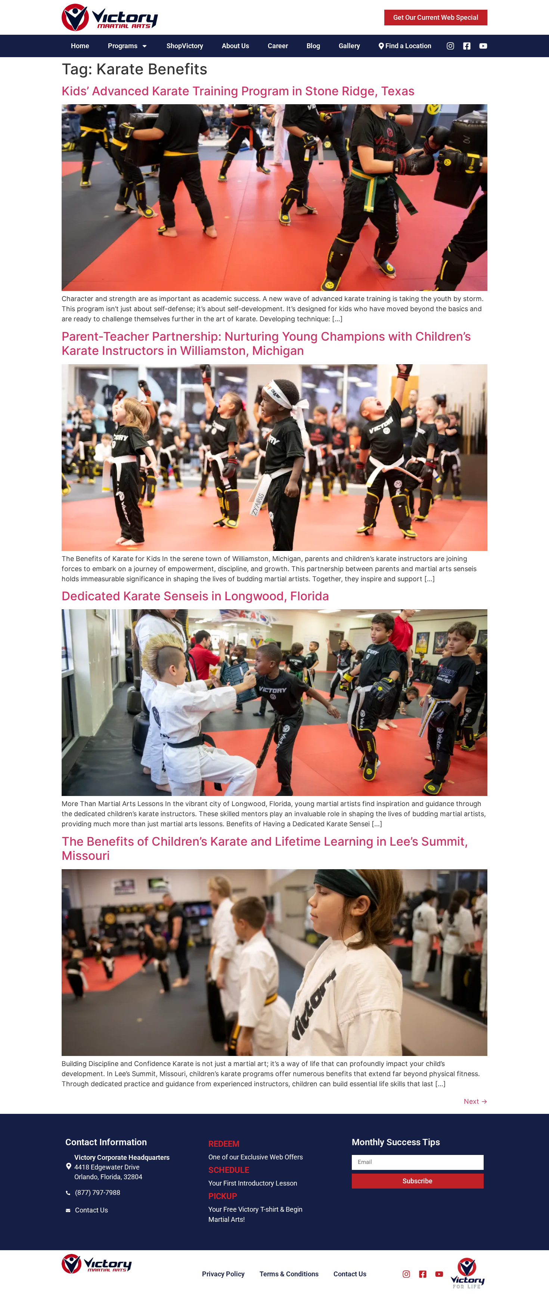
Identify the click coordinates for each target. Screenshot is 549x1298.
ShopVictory (185, 46)
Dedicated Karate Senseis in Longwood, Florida (195, 596)
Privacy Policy (223, 1274)
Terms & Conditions (289, 1274)
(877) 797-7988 (97, 1192)
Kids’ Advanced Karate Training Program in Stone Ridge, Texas (238, 91)
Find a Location (408, 46)
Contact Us (91, 1210)
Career (278, 46)
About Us (235, 46)
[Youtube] (483, 46)
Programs (122, 46)
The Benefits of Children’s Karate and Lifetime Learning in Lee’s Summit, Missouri (265, 848)
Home (80, 46)
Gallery (349, 46)
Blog (313, 46)
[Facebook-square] (467, 46)
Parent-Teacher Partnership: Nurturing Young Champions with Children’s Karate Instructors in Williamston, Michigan (266, 343)
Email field (368, 1151)
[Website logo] (110, 17)
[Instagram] (450, 46)
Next (475, 1101)
